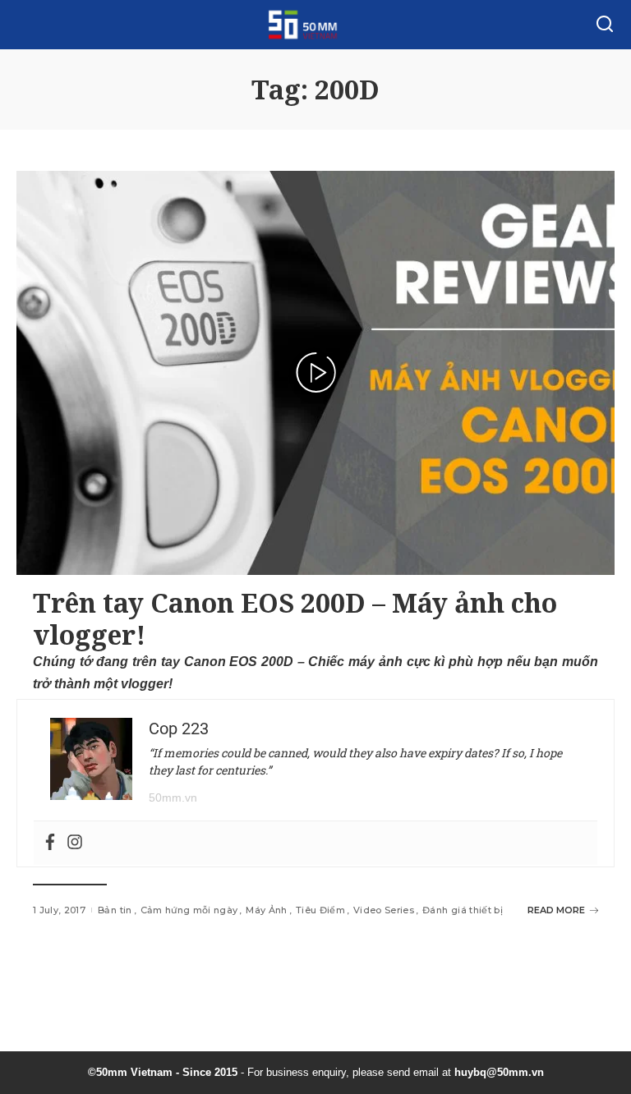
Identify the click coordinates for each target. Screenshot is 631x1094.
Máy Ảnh (266, 910)
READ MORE (556, 910)
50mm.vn (173, 797)
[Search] (605, 24)
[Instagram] (75, 843)
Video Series (383, 910)
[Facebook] (50, 843)
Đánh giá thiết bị (462, 910)
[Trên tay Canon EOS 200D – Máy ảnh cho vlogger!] (315, 373)
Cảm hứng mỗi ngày (189, 910)
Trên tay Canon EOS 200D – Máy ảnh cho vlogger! (295, 618)
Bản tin (114, 910)
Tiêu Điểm (320, 910)
